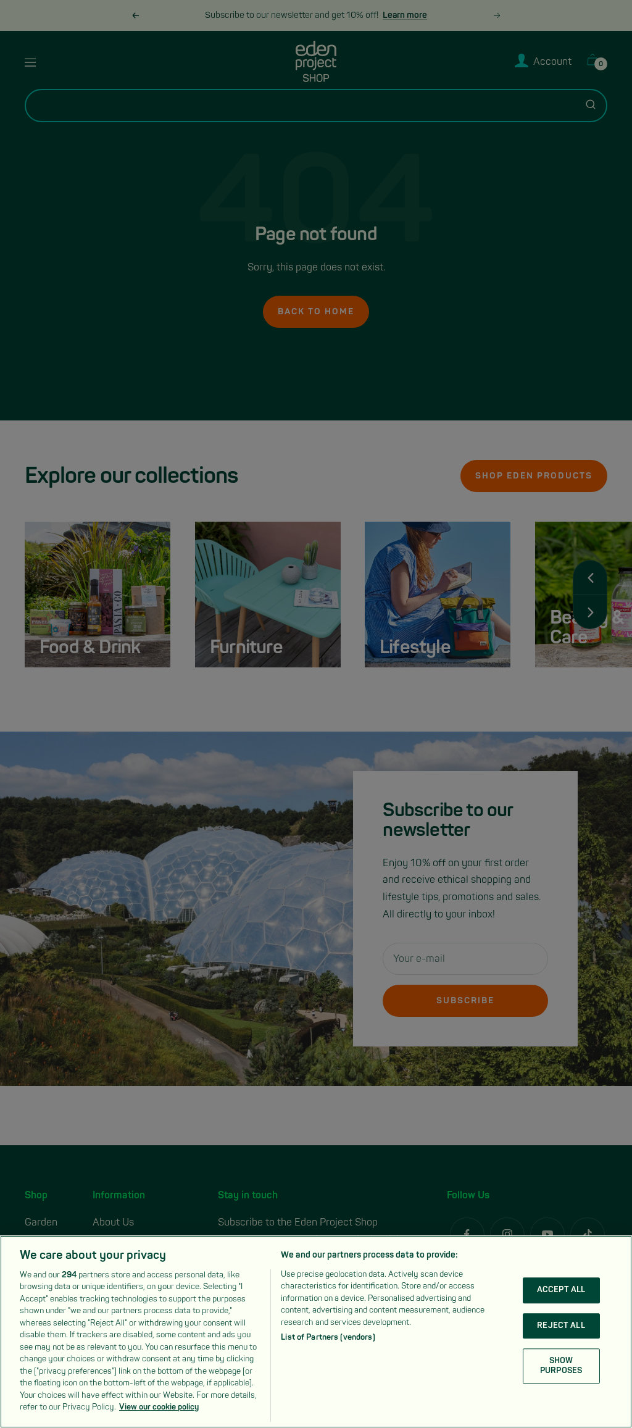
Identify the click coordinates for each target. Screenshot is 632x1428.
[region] (316, 1331)
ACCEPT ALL (561, 1290)
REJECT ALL (560, 1325)
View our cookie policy (159, 1407)
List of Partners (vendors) (328, 1337)
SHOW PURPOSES (561, 1366)
